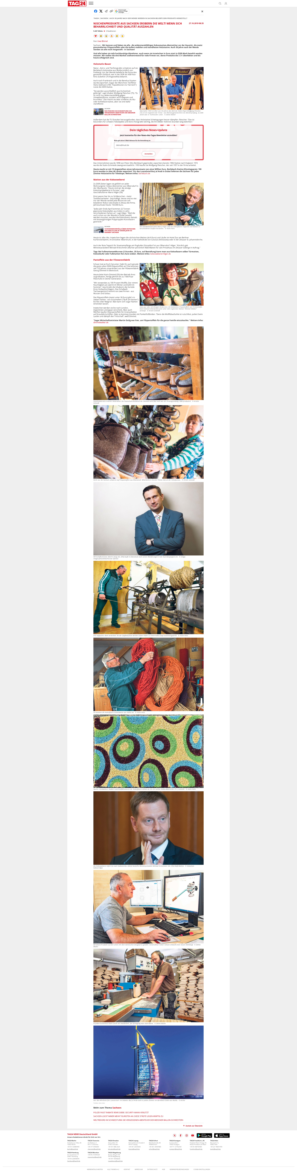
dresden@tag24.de (114, 1149)
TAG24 (96, 18)
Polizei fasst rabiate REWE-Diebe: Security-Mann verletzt (121, 1112)
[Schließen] (202, 11)
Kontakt (127, 1169)
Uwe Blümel (102, 41)
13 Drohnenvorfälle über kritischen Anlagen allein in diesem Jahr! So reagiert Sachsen (119, 230)
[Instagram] (187, 1135)
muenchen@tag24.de (95, 1157)
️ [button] (95, 36)
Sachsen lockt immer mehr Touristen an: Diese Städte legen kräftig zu (128, 1116)
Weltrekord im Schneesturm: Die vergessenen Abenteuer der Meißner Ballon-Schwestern (119, 112)
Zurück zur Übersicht (194, 1126)
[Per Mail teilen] (106, 11)
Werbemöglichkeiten (95, 1169)
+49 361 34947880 (155, 1147)
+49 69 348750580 (196, 1147)
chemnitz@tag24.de (94, 1149)
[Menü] (91, 3)
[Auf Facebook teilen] (95, 11)
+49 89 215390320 (94, 1155)
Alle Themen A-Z (113, 1169)
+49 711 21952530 (175, 1147)
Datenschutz (152, 1169)
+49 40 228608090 (73, 1159)
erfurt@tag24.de (154, 1149)
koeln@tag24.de (215, 1149)
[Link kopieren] (111, 11)
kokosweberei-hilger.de (160, 254)
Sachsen (104, 18)
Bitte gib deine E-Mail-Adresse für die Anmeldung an (132, 140)
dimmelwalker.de (100, 322)
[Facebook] (181, 1135)
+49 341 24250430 (135, 1147)
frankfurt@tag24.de (196, 1149)
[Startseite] (77, 3)
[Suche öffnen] (220, 3)
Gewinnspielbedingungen (179, 1169)
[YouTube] (193, 1135)
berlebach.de (144, 173)
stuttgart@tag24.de (175, 1149)
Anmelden (149, 154)
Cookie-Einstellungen (202, 1169)
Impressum (139, 1169)
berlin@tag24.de (72, 1149)
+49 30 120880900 (73, 1147)
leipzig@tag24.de (134, 1149)
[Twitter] (175, 1135)
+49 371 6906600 (93, 1147)
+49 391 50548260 (114, 1159)
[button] (225, 3)
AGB (163, 1169)
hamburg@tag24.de (73, 1161)
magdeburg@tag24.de (115, 1161)
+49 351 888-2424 (114, 1147)
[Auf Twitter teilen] (101, 11)
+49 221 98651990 (216, 1147)
